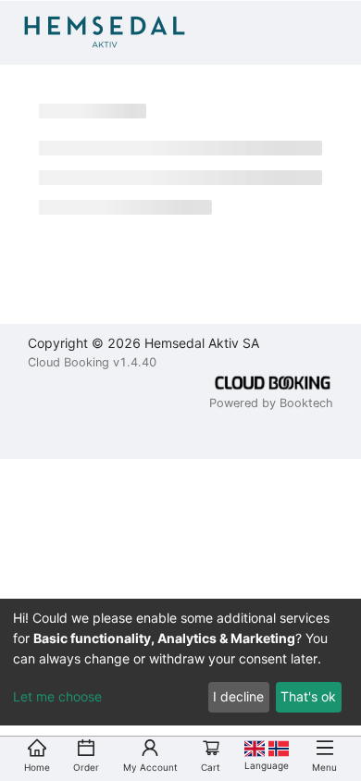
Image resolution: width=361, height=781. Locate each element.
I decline (238, 696)
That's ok (308, 696)
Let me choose (57, 696)
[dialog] (180, 662)
